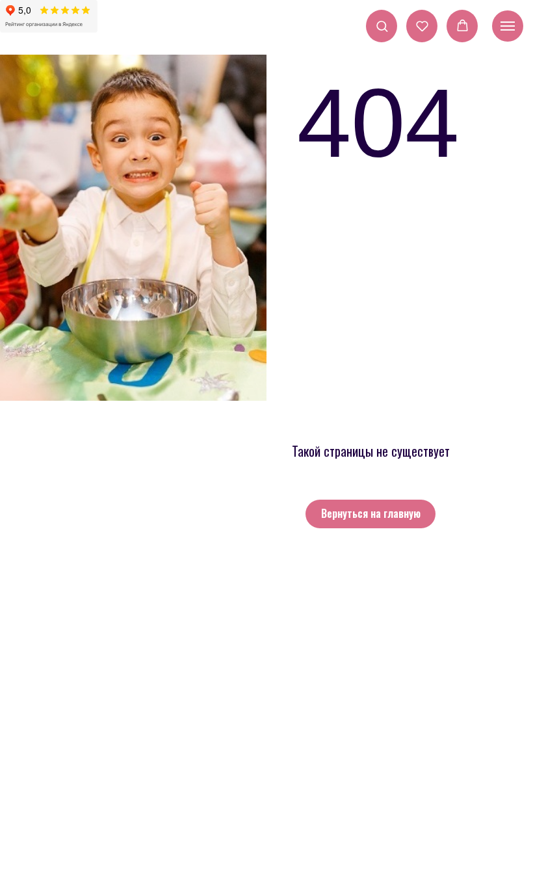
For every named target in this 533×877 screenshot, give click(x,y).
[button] (382, 26)
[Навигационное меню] (507, 26)
